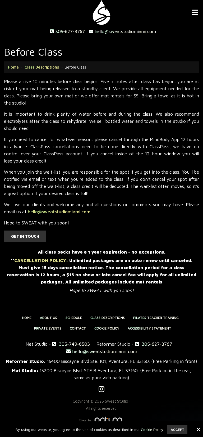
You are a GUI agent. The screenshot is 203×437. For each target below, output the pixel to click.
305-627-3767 (69, 31)
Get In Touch (25, 236)
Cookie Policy (152, 429)
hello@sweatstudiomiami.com (124, 31)
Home (13, 67)
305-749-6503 (74, 344)
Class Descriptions (42, 67)
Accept (177, 430)
